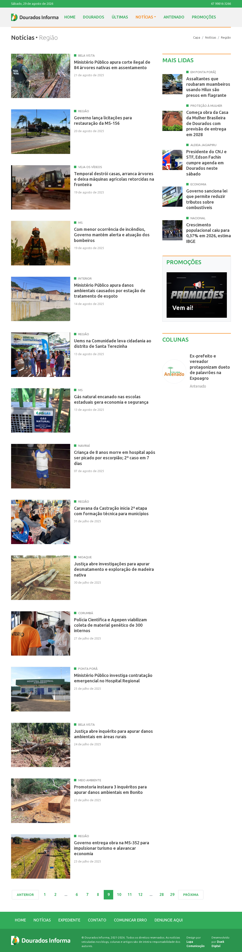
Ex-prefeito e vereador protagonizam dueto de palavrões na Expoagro (210, 367)
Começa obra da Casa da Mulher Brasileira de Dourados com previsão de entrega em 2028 (207, 123)
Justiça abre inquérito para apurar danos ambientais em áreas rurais (113, 734)
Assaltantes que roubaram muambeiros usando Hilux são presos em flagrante (208, 87)
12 (140, 894)
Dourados (93, 17)
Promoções (204, 17)
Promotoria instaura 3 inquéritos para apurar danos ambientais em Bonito (110, 789)
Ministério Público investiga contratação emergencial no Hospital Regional (113, 678)
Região (226, 37)
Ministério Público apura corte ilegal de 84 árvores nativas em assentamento (112, 65)
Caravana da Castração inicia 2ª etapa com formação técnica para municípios (111, 511)
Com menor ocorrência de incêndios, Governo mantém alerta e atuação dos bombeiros (112, 235)
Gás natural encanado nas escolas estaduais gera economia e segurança (111, 399)
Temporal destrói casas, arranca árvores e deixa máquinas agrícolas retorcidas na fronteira (114, 179)
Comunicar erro (130, 920)
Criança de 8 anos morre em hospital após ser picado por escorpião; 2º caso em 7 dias (114, 458)
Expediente (69, 920)
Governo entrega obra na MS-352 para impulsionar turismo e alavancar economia (111, 848)
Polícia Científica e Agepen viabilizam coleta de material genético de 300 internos (110, 625)
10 (119, 894)
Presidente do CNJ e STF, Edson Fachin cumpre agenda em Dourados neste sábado (206, 163)
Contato (97, 920)
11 (130, 894)
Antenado (174, 17)
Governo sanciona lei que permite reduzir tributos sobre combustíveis (206, 199)
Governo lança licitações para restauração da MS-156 (103, 120)
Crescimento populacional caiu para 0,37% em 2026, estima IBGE (208, 233)
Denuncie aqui (169, 920)
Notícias (144, 17)
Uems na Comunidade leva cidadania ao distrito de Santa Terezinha (112, 343)
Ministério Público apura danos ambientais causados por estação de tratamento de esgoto (109, 291)
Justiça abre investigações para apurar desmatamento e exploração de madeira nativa (114, 569)
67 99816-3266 (221, 3)
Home (69, 17)
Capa (196, 37)
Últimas (120, 17)
